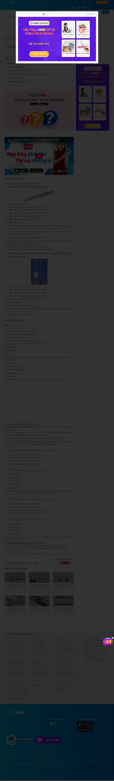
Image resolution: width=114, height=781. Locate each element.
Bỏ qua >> (91, 14)
